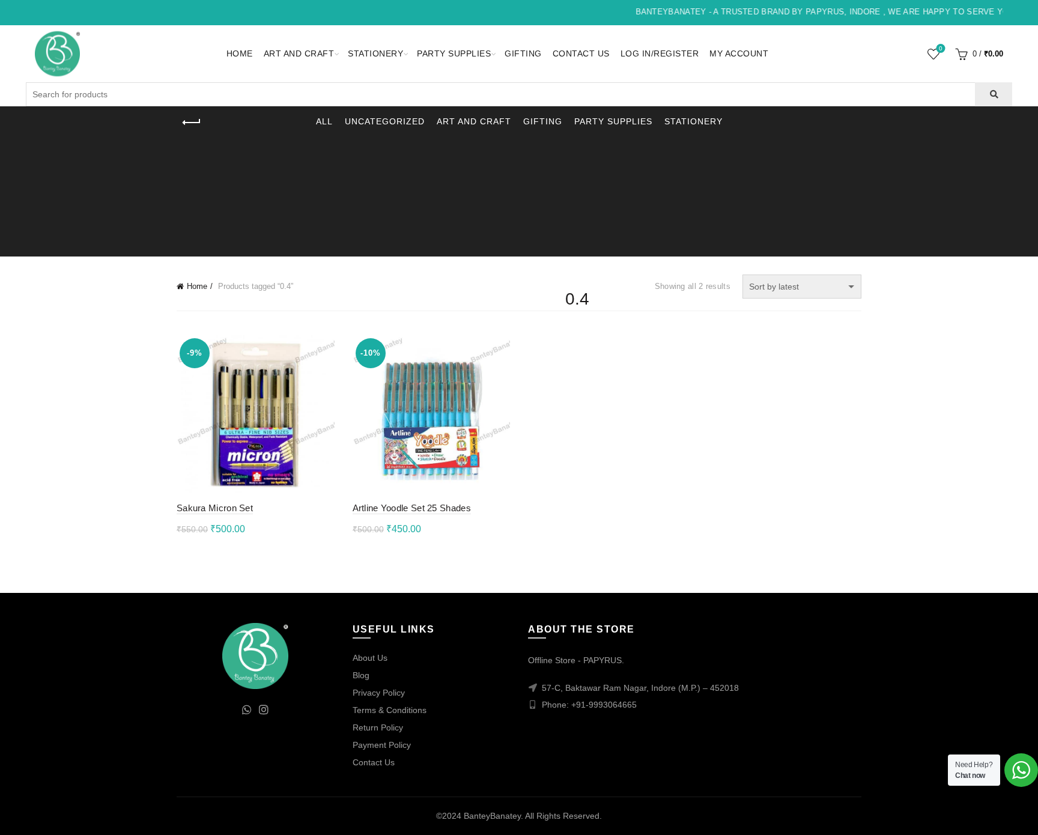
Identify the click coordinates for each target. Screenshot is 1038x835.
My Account (738, 53)
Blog (361, 675)
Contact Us (581, 53)
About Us (370, 658)
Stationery (375, 53)
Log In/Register (660, 53)
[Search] (993, 94)
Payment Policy (382, 745)
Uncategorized (385, 121)
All (324, 121)
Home (239, 53)
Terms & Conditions (389, 710)
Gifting (523, 53)
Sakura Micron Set (215, 508)
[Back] (192, 123)
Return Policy (378, 727)
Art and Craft (299, 53)
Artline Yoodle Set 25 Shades (412, 508)
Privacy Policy (379, 692)
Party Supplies (454, 53)
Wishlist (940, 48)
